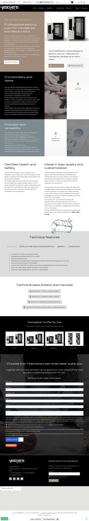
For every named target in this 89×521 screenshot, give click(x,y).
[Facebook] (10, 478)
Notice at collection (36, 519)
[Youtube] (22, 478)
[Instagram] (14, 478)
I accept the (54, 477)
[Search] (72, 2)
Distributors (60, 8)
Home (35, 8)
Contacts (84, 8)
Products (49, 8)
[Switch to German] (84, 2)
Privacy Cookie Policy (48, 513)
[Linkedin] (18, 478)
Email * (51, 471)
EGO (13, 348)
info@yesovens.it (16, 475)
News (77, 8)
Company (41, 8)
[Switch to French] (81, 2)
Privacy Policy (62, 477)
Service (68, 8)
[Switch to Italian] (78, 2)
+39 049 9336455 (15, 473)
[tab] (12, 246)
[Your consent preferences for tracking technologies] (86, 518)
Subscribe (53, 480)
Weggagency (47, 515)
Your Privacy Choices (49, 519)
